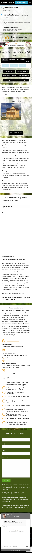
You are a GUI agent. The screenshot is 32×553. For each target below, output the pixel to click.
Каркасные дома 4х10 (22, 71)
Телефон (4, 444)
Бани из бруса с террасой (10, 80)
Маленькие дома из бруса (9, 75)
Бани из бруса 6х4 (23, 80)
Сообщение (5, 457)
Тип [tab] (5, 59)
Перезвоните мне (21, 2)
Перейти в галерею (15, 133)
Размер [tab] (12, 59)
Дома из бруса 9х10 (9, 71)
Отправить (6, 480)
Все (27, 61)
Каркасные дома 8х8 (24, 75)
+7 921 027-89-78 (7, 3)
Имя (3, 437)
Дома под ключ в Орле (19, 37)
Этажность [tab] (22, 59)
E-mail (3, 450)
